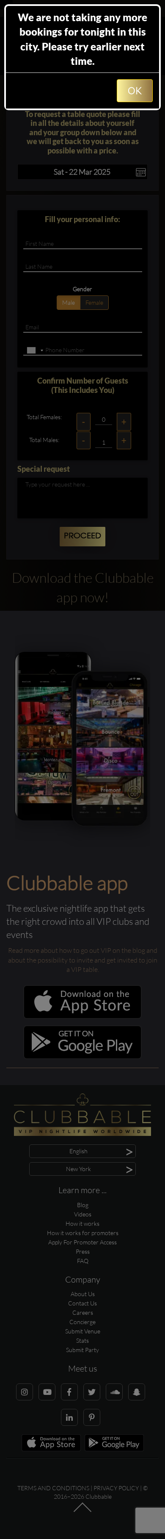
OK (135, 90)
